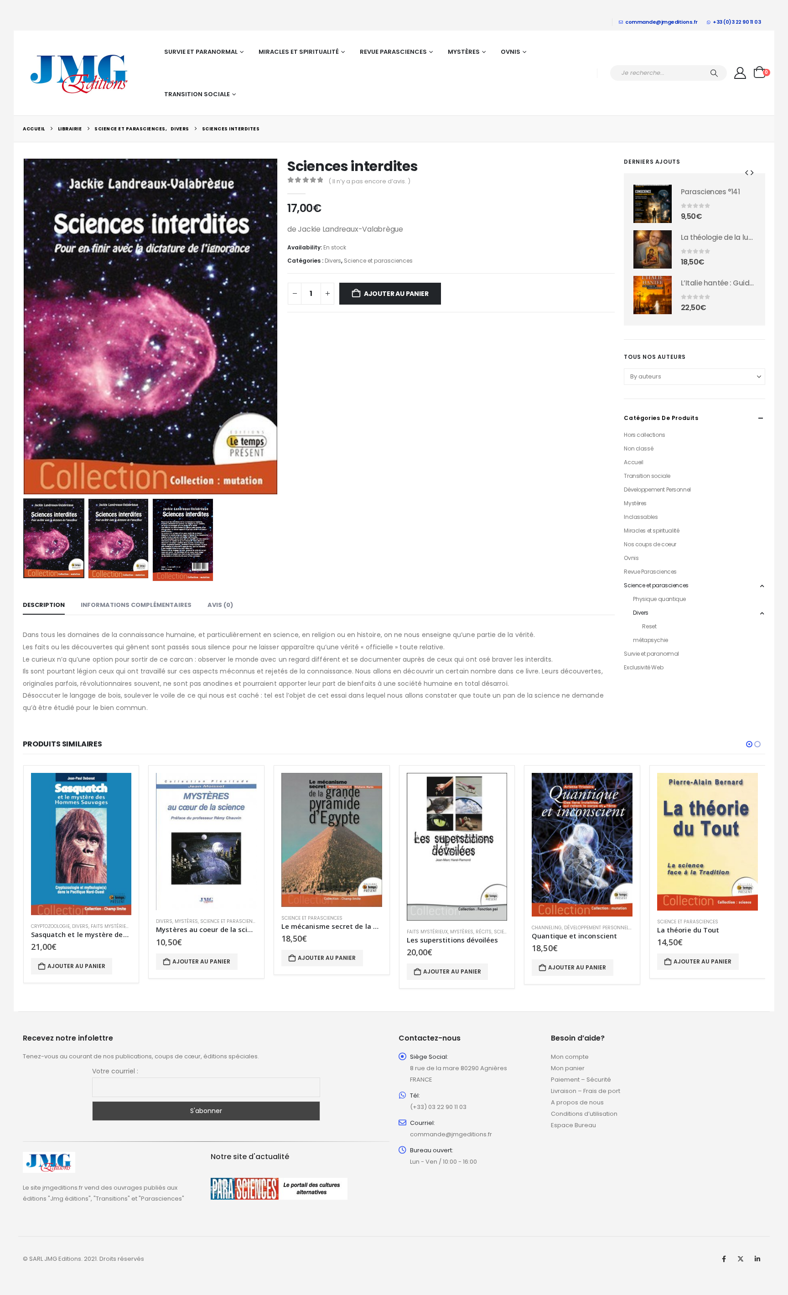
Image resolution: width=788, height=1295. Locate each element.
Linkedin (757, 1259)
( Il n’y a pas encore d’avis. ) (369, 181)
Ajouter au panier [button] (76, 966)
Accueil (633, 462)
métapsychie (650, 640)
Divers (333, 260)
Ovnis (510, 51)
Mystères (464, 51)
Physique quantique (659, 599)
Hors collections (644, 435)
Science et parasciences (378, 260)
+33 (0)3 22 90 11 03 (737, 22)
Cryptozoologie (50, 926)
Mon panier (568, 1068)
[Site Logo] (80, 73)
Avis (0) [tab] (220, 605)
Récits (484, 931)
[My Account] (740, 73)
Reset (649, 626)
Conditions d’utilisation (584, 1113)
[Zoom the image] (49, 1157)
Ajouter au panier (396, 293)
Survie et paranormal (201, 51)
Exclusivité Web (643, 667)
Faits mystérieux (111, 926)
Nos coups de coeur (650, 544)
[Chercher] (714, 73)
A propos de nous (577, 1102)
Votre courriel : (115, 1071)
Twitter (740, 1259)
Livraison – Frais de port (585, 1091)
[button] (25, 326)
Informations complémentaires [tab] (136, 605)
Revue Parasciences (393, 51)
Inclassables (641, 517)
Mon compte (570, 1056)
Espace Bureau (573, 1125)
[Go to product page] (652, 204)
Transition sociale (197, 94)
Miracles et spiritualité (299, 51)
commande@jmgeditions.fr (661, 22)
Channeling (547, 927)
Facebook (724, 1259)
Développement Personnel (657, 489)
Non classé (638, 448)
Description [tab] (44, 605)
